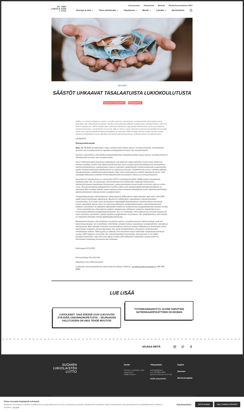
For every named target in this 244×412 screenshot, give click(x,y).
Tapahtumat (129, 10)
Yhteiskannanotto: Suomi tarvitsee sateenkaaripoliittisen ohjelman (159, 311)
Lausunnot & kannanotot (114, 103)
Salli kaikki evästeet (227, 404)
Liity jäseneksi (134, 5)
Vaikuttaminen (135, 103)
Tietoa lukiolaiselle (107, 10)
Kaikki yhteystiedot (158, 379)
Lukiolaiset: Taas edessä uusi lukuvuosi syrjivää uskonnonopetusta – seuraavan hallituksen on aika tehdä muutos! (87, 317)
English (180, 364)
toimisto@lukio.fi (156, 370)
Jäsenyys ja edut (83, 10)
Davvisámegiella (185, 378)
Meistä (145, 10)
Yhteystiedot (149, 5)
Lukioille (160, 10)
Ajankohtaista (178, 10)
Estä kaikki (204, 404)
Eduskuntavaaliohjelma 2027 (181, 5)
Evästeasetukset (184, 404)
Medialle (161, 5)
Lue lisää (15, 407)
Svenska (181, 371)
